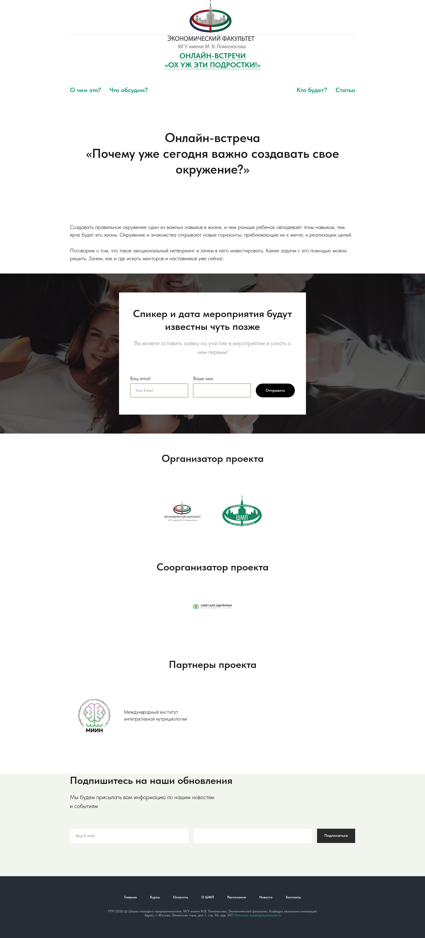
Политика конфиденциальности (257, 915)
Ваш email (140, 378)
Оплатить (180, 897)
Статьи (345, 90)
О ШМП (207, 897)
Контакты (293, 897)
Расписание (236, 897)
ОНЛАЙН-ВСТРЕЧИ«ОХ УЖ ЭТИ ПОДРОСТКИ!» (212, 60)
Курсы (155, 897)
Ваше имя (203, 378)
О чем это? (85, 90)
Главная (130, 897)
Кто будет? (312, 90)
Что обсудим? (128, 90)
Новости (266, 897)
